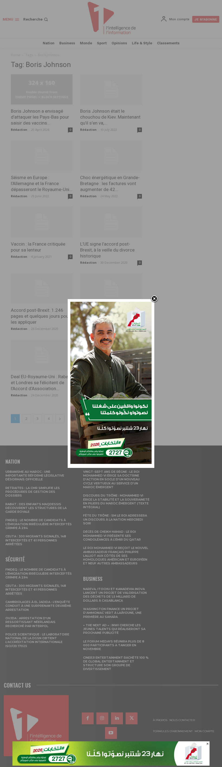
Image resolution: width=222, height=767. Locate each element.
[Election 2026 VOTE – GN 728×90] (111, 764)
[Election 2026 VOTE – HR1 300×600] (111, 462)
